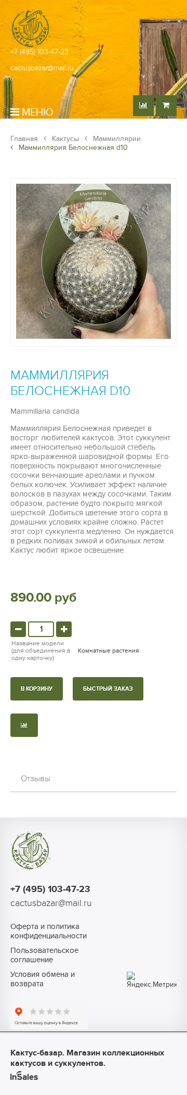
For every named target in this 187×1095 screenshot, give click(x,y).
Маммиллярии (116, 138)
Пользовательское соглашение (44, 955)
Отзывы (35, 778)
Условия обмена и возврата (42, 979)
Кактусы (64, 138)
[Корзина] (166, 105)
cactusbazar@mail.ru (42, 67)
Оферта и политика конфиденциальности (46, 931)
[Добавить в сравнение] (24, 725)
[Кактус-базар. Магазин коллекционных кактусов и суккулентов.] (31, 46)
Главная (24, 138)
